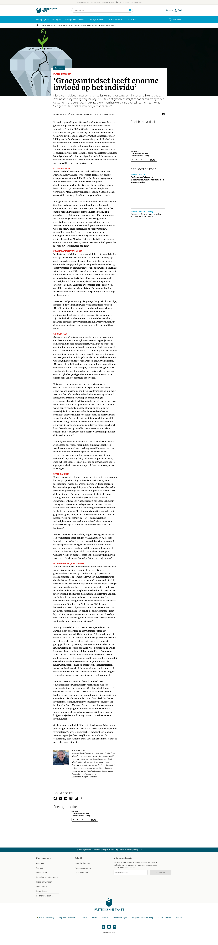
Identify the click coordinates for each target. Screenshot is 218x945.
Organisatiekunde (62, 25)
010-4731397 (177, 19)
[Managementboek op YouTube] (109, 927)
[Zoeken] (130, 10)
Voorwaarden (41, 873)
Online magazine (47, 25)
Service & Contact (164, 918)
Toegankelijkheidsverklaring (142, 918)
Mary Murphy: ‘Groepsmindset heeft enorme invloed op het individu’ (93, 25)
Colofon (84, 918)
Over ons (40, 863)
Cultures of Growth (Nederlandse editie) (140, 154)
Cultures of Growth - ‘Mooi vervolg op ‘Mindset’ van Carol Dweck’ (146, 215)
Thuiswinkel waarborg (46, 918)
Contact (39, 868)
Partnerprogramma (44, 896)
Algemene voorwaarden (68, 918)
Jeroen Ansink (61, 114)
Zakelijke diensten (82, 863)
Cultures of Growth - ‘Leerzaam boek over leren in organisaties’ (147, 180)
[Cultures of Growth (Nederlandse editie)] (138, 136)
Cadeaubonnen (81, 873)
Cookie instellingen (120, 918)
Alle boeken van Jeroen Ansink (84, 777)
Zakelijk (78, 858)
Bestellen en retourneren (47, 877)
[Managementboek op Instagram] (114, 927)
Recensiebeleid (42, 891)
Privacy (94, 918)
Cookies (105, 918)
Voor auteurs (41, 886)
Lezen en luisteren (44, 882)
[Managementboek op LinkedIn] (103, 927)
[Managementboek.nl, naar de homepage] (46, 13)
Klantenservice (43, 858)
